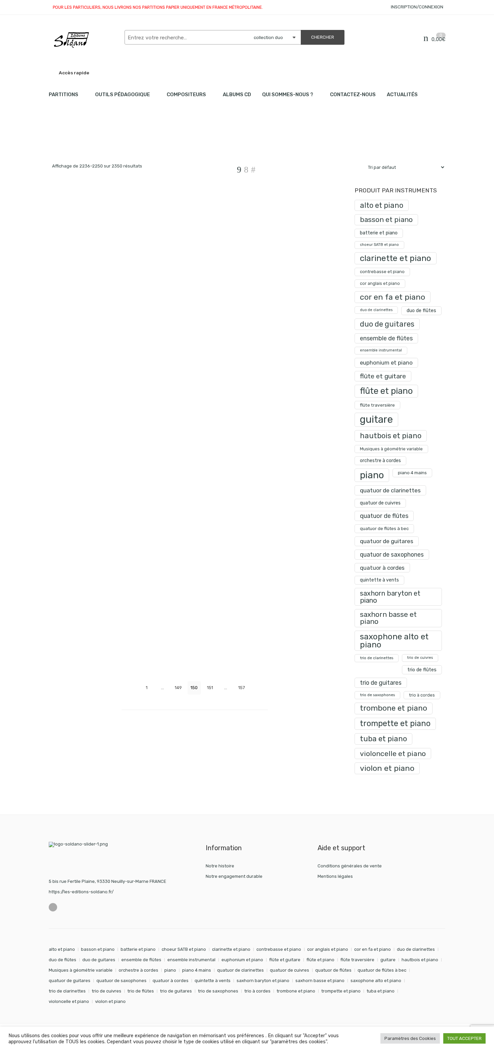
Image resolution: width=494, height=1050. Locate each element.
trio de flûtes (422, 670)
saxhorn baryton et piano (390, 596)
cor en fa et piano (392, 297)
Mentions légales (335, 876)
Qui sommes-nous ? (287, 94)
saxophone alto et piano (394, 640)
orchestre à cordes (380, 460)
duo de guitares (387, 324)
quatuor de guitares (386, 541)
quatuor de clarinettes (390, 490)
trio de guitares (381, 682)
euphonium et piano (386, 362)
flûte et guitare (383, 376)
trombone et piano (393, 708)
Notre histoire (220, 865)
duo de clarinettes (376, 310)
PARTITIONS (63, 94)
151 (210, 687)
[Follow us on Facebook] (53, 907)
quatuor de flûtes (384, 516)
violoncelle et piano (393, 753)
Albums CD (237, 94)
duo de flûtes (421, 310)
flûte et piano (386, 391)
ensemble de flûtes (386, 338)
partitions (84, 141)
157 (241, 687)
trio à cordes (422, 695)
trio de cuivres (420, 657)
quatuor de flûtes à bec (384, 528)
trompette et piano (395, 723)
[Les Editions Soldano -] (83, 40)
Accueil (56, 141)
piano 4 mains (412, 472)
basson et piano (386, 219)
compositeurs (186, 94)
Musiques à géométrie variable (391, 448)
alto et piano (381, 205)
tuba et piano (383, 738)
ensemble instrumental (381, 350)
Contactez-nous (353, 94)
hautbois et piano (390, 435)
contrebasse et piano (382, 271)
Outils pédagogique (122, 94)
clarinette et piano (395, 258)
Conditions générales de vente (350, 865)
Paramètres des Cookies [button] (410, 1038)
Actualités (402, 94)
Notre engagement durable (234, 876)
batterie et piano (379, 233)
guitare (376, 419)
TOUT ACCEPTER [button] (464, 1038)
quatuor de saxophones (392, 554)
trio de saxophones (377, 694)
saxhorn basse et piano (388, 618)
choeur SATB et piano (379, 244)
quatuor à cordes (382, 567)
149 (178, 687)
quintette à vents (379, 580)
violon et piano (387, 768)
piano (372, 475)
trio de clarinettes (376, 657)
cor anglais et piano (380, 283)
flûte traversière (377, 405)
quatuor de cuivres (380, 503)
